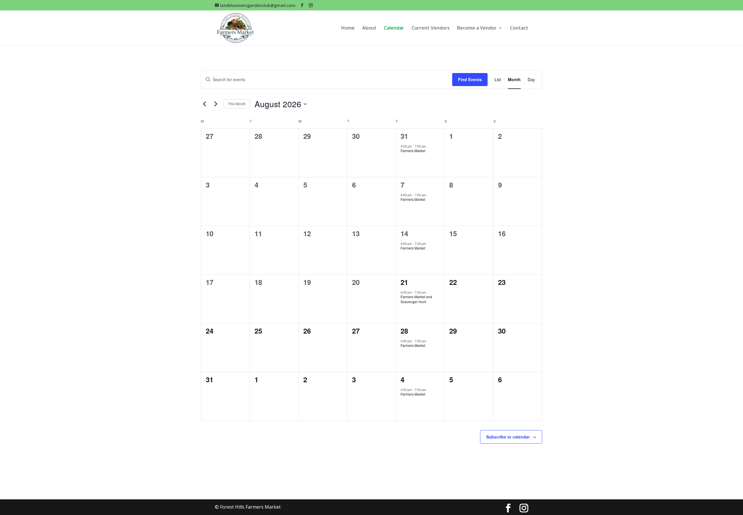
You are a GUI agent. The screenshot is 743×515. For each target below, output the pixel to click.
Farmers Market (413, 150)
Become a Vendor (477, 28)
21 (404, 282)
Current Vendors (431, 28)
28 (404, 331)
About (369, 28)
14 (404, 233)
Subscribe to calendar (508, 437)
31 (404, 136)
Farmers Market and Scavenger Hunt (416, 299)
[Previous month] (204, 104)
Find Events (470, 79)
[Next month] (215, 104)
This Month (237, 103)
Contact (519, 28)
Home (348, 28)
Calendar (394, 28)
